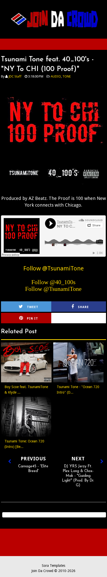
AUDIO (56, 76)
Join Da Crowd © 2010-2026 (53, 571)
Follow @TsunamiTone (53, 268)
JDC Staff (14, 76)
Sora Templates (53, 566)
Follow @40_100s (53, 282)
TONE (66, 76)
